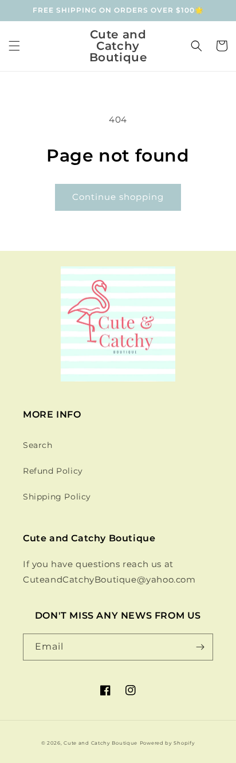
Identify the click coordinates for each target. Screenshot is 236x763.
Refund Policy (53, 471)
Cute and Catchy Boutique (100, 743)
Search (38, 445)
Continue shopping (118, 196)
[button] (14, 45)
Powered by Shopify (167, 743)
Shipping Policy (57, 496)
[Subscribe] (200, 647)
